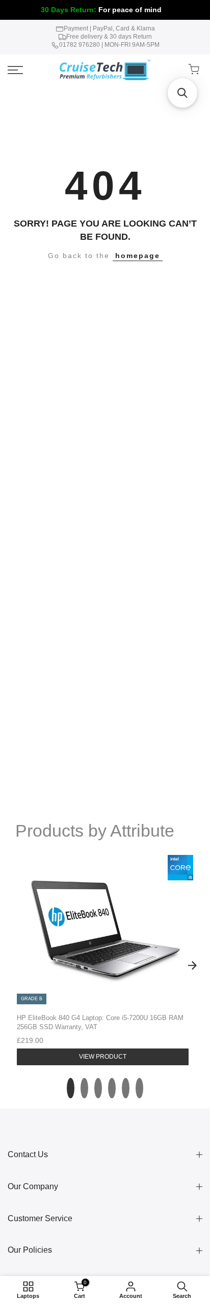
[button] (182, 93)
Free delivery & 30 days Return (109, 36)
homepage (137, 255)
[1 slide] (70, 1088)
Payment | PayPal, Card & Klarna (109, 28)
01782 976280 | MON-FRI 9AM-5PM (109, 44)
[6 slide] (139, 1088)
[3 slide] (98, 1088)
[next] (192, 966)
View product (102, 1056)
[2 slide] (84, 1088)
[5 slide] (125, 1088)
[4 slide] (112, 1088)
